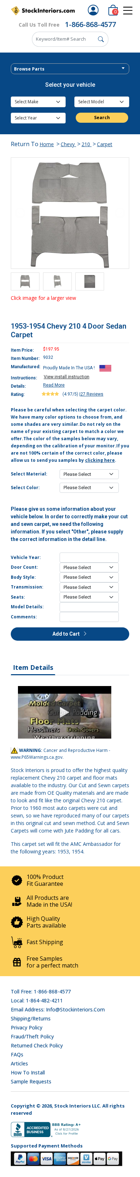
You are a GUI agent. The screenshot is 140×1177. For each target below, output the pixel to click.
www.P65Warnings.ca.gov (36, 757)
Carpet (104, 144)
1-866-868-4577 (90, 24)
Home (46, 144)
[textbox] (70, 69)
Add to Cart (66, 634)
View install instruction (66, 376)
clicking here (100, 460)
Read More (54, 385)
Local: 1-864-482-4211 (37, 1000)
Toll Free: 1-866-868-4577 (41, 991)
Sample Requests (31, 1081)
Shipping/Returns (31, 1018)
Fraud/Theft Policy (32, 1036)
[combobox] (70, 68)
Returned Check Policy (37, 1045)
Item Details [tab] (33, 667)
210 (86, 144)
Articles (19, 1063)
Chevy (68, 144)
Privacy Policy (26, 1027)
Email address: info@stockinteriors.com (58, 1009)
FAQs (17, 1054)
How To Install (28, 1072)
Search (102, 117)
